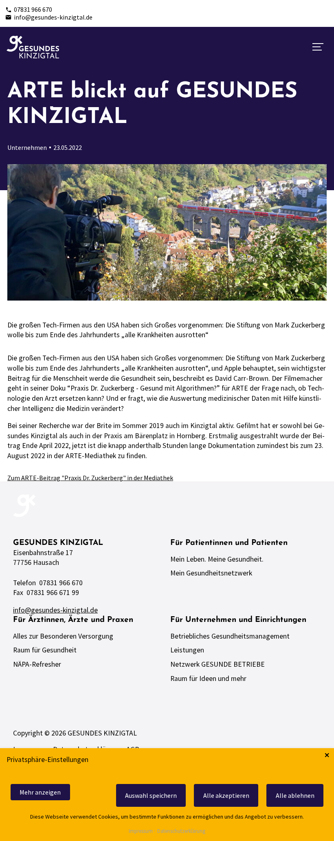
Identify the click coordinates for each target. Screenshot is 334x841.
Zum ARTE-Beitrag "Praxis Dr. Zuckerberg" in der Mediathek (90, 478)
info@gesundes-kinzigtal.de (53, 17)
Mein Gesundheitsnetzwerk (211, 573)
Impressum (141, 831)
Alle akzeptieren (226, 795)
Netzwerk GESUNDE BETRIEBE (217, 664)
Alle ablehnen (295, 795)
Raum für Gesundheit (45, 650)
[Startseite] (33, 47)
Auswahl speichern (151, 795)
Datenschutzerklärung (181, 831)
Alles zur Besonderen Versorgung (63, 636)
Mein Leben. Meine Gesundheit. (217, 559)
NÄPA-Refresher (37, 664)
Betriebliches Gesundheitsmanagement (230, 636)
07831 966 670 (33, 9)
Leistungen (187, 650)
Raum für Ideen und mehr (208, 678)
